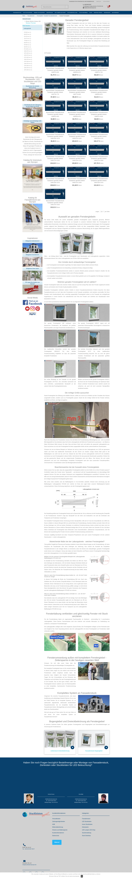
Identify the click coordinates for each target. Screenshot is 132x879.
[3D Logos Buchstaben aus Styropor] (32, 289)
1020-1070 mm (28, 51)
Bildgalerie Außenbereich (32, 241)
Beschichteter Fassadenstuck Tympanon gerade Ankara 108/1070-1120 (77, 136)
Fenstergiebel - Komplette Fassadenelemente (47, 15)
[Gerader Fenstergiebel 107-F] (94, 338)
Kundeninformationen (58, 832)
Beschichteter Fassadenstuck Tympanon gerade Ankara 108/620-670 (77, 70)
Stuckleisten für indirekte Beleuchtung (32, 86)
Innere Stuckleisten (87, 824)
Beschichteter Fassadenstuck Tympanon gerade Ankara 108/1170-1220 (55, 158)
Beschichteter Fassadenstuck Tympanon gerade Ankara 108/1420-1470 (99, 180)
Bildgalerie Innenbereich (32, 254)
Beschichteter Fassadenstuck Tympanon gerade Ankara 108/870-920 (55, 114)
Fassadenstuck (31, 15)
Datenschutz (55, 835)
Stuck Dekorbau (86, 835)
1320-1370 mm (28, 63)
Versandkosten (56, 818)
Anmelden (98, 1)
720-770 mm (27, 38)
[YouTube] (27, 308)
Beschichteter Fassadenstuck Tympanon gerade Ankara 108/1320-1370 (55, 180)
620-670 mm (27, 34)
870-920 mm (27, 44)
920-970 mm (27, 47)
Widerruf (56, 842)
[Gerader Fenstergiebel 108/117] (94, 312)
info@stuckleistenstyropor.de (29, 864)
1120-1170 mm (28, 55)
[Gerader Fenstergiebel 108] (60, 312)
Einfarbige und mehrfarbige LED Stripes (32, 121)
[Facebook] (32, 302)
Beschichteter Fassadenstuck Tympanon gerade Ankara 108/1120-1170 (99, 136)
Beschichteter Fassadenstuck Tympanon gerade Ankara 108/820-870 (99, 92)
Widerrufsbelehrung (57, 827)
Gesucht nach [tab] (27, 19)
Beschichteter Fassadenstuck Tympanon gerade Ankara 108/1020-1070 (55, 136)
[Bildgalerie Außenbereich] (32, 248)
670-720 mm (27, 36)
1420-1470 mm (28, 67)
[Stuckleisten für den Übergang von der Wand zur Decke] (32, 112)
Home (23, 15)
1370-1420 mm (28, 65)
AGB (53, 824)
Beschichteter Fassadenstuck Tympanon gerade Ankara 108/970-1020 (99, 114)
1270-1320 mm (28, 61)
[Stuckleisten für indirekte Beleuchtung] (32, 94)
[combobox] (54, 7)
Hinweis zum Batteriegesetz (59, 830)
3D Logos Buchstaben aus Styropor (32, 283)
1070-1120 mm (28, 53)
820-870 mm (27, 42)
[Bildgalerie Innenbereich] (32, 262)
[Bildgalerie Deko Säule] (32, 276)
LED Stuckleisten (86, 821)
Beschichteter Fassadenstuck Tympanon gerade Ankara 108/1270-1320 (99, 158)
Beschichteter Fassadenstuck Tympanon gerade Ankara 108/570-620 (55, 70)
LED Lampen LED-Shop (88, 830)
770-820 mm (27, 40)
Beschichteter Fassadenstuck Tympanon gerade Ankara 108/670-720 (99, 70)
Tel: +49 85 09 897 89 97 (28, 849)
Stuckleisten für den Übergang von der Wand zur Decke (32, 105)
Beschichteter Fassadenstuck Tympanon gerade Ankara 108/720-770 (55, 92)
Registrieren (106, 1)
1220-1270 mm (28, 59)
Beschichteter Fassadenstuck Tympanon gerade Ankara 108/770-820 (77, 92)
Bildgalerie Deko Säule (32, 268)
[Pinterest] (37, 308)
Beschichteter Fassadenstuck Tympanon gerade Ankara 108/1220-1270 (77, 158)
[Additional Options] (32, 314)
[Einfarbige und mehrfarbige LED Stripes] (32, 128)
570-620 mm (27, 32)
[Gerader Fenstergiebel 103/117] (94, 368)
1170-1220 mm (28, 57)
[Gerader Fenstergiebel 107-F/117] (60, 368)
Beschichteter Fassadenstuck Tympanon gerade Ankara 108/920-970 (77, 114)
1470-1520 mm (28, 69)
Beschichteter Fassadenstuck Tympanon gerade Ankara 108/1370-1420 (77, 180)
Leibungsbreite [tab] (27, 28)
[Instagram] (32, 308)
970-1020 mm (28, 49)
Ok (81, 876)
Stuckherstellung (86, 832)
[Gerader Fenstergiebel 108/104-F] (60, 338)
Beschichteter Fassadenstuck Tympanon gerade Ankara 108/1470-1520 (55, 202)
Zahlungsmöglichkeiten (58, 821)
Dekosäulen (85, 827)
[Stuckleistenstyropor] (29, 7)
